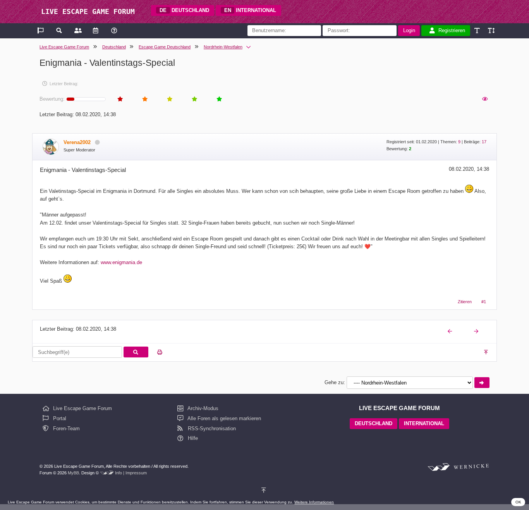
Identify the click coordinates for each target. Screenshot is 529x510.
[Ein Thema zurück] (450, 331)
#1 (483, 301)
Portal (59, 418)
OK (518, 502)
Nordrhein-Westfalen (223, 47)
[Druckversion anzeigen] (160, 352)
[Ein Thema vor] (476, 331)
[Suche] (59, 30)
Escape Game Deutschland (165, 47)
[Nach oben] (486, 352)
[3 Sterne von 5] (169, 99)
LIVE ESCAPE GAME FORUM (88, 11)
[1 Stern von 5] (119, 99)
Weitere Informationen (314, 502)
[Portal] (41, 30)
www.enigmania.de (121, 262)
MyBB (73, 473)
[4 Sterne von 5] (194, 99)
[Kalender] (95, 30)
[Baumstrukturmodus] (484, 99)
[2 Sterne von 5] (144, 99)
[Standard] (478, 30)
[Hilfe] (114, 30)
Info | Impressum (131, 473)
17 (484, 141)
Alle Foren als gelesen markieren (223, 418)
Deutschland (114, 47)
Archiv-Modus (202, 408)
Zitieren (465, 301)
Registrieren (451, 30)
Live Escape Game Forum (64, 47)
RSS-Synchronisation (211, 428)
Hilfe (192, 438)
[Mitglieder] (77, 30)
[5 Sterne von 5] (218, 99)
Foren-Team (66, 428)
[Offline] (97, 142)
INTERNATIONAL (250, 10)
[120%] (491, 30)
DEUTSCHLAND (184, 10)
